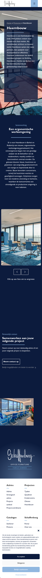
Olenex (27, 502)
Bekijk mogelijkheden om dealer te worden (18, 368)
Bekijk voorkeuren (21, 569)
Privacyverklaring (21, 575)
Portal (26, 524)
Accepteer (21, 557)
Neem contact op (10, 362)
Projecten (17, 23)
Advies (9, 492)
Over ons (28, 527)
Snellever (10, 524)
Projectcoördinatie (14, 508)
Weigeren (21, 563)
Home (9, 23)
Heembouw (28, 505)
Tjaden (27, 492)
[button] (38, 530)
